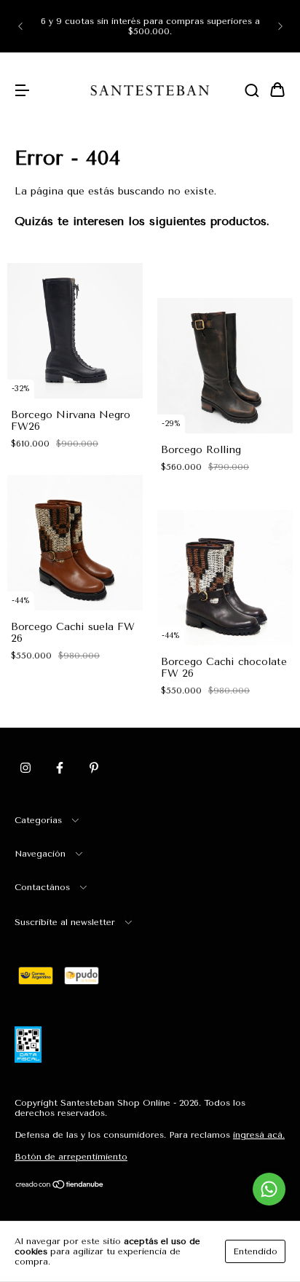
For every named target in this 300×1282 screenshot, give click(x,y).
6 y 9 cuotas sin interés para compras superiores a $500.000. (150, 26)
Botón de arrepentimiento (71, 1157)
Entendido (255, 1251)
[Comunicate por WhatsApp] (269, 1189)
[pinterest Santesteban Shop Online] (94, 768)
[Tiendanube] (60, 1186)
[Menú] (22, 91)
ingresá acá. (259, 1135)
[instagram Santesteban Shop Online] (25, 768)
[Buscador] (252, 91)
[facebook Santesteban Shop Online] (60, 768)
